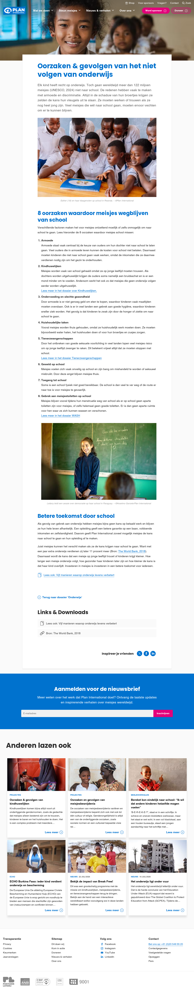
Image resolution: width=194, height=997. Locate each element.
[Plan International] (14, 10)
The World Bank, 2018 (131, 551)
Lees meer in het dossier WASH (60, 415)
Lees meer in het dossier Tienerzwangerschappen (71, 358)
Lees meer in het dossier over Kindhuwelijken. (69, 290)
